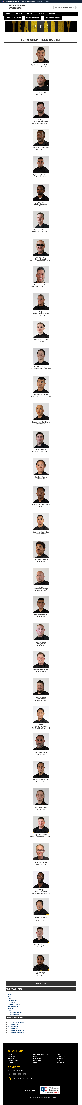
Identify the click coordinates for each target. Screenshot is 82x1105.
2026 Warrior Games (52, 18)
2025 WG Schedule (14, 1024)
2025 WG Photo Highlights (16, 1030)
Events (41, 14)
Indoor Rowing (12, 1000)
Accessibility (61, 1058)
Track (9, 1010)
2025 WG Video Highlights (16, 1032)
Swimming (11, 1008)
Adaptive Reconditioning (40, 1054)
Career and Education (13, 18)
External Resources (33, 18)
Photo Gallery (36, 1058)
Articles (34, 1056)
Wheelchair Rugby (13, 1014)
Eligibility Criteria (13, 1060)
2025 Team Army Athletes (16, 1022)
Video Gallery (36, 1060)
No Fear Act (60, 1062)
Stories (29, 14)
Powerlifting (11, 1002)
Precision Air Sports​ (14, 1004)
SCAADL (52, 14)
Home (8, 14)
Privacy (59, 1054)
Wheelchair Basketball (15, 1012)
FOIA (58, 1060)
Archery (10, 994)
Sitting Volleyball (13, 1006)
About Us (18, 14)
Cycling (10, 996)
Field (9, 998)
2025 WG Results (13, 1028)
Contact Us (11, 1056)
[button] (43, 2)
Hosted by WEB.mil (30, 1090)
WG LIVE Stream (13, 1026)
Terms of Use (61, 1056)
